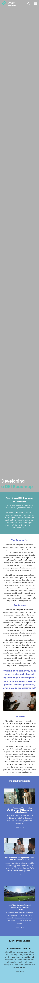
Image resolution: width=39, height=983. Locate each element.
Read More (20, 827)
